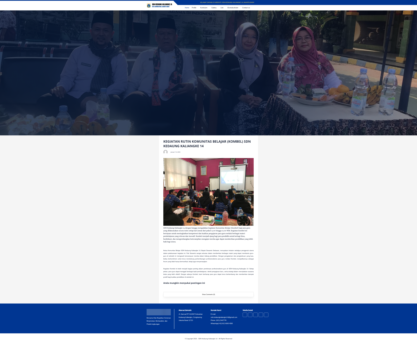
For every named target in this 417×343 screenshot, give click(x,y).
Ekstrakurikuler (233, 8)
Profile (194, 8)
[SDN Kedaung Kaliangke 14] (159, 5)
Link (222, 8)
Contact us (246, 8)
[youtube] (268, 2)
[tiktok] (261, 315)
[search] (265, 8)
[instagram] (265, 2)
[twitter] (262, 2)
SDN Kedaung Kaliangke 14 (207, 339)
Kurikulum (203, 8)
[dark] (268, 7)
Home (187, 8)
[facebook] (259, 2)
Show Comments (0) (208, 294)
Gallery (214, 8)
